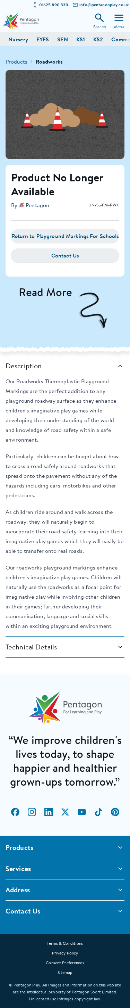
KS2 (98, 39)
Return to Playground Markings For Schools (65, 236)
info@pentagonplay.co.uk (104, 5)
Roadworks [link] (49, 61)
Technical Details (31, 647)
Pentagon (37, 205)
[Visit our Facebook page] (15, 812)
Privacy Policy (65, 953)
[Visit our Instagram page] (32, 812)
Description (24, 366)
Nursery (18, 39)
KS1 (80, 39)
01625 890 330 (54, 5)
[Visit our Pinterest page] (115, 812)
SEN (62, 39)
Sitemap (65, 972)
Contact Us (65, 255)
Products (16, 61)
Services (18, 868)
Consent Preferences (65, 963)
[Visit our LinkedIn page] (48, 812)
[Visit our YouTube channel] (82, 812)
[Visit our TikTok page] (98, 812)
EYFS (42, 39)
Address (18, 890)
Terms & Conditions (65, 943)
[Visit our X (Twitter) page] (65, 812)
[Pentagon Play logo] (21, 21)
